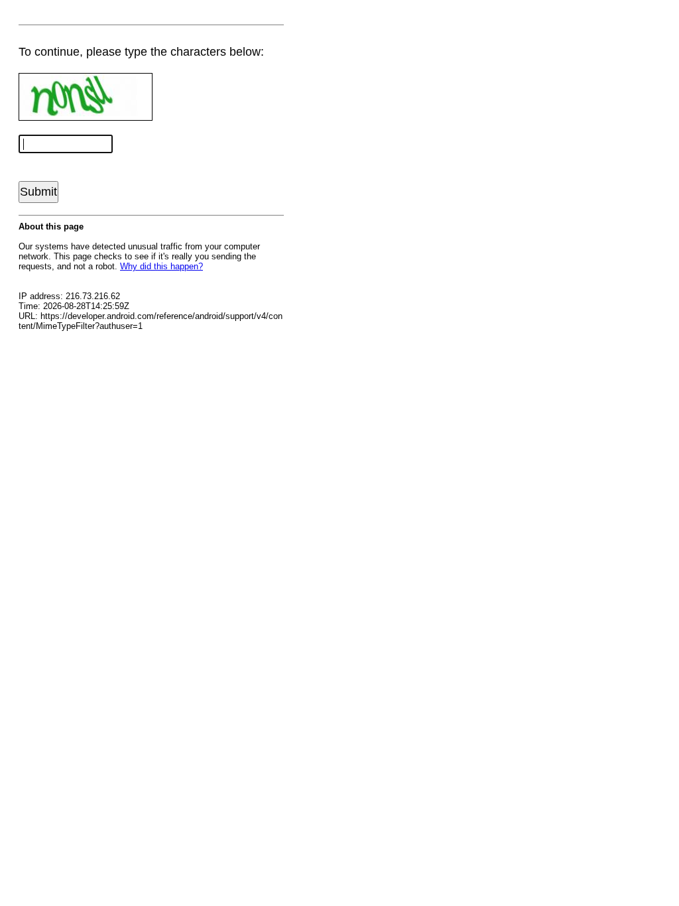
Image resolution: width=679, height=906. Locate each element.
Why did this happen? (161, 266)
